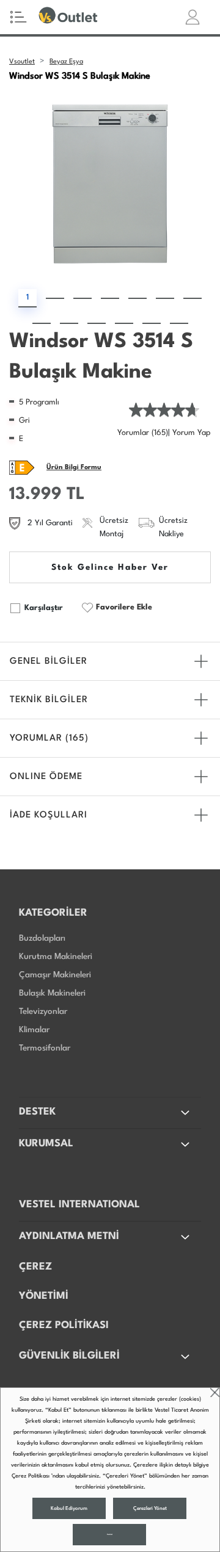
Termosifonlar (44, 1048)
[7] (192, 298)
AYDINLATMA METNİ (69, 1236)
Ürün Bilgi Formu (73, 467)
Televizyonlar (43, 1011)
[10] (96, 323)
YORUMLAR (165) (49, 738)
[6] (165, 298)
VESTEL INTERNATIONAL (79, 1204)
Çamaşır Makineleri (55, 975)
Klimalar (34, 1030)
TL (76, 494)
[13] (179, 323)
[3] (82, 298)
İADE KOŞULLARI (48, 815)
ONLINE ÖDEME (46, 776)
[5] (137, 298)
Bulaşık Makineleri (52, 993)
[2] (55, 298)
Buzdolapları (42, 938)
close (214, 1392)
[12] (151, 323)
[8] (41, 323)
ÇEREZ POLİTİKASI (64, 1325)
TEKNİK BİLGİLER (49, 700)
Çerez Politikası (31, 1476)
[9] (69, 323)
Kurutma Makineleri (55, 956)
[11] (124, 323)
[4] (110, 298)
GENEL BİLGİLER (48, 661)
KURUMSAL (46, 1143)
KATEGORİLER (53, 913)
